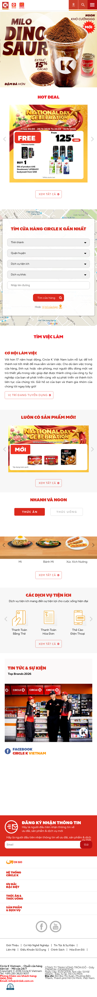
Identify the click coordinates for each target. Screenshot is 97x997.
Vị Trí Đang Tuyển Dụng (28, 395)
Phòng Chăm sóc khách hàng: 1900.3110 (18, 977)
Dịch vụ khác (18, 274)
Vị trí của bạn (50, 307)
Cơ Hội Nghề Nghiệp (36, 945)
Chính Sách (57, 949)
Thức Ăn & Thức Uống (14, 897)
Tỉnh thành (17, 242)
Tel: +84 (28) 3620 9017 (14, 973)
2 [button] (47, 85)
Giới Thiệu (12, 945)
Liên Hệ (10, 949)
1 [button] (43, 85)
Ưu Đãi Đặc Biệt (12, 885)
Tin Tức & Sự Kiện (64, 945)
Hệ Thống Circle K (13, 873)
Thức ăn (30, 512)
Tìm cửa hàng (46, 298)
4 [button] (54, 85)
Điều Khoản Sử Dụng (33, 949)
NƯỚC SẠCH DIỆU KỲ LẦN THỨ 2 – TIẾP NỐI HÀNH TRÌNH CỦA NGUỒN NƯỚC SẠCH (47, 675)
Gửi (86, 844)
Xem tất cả (47, 194)
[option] (48, 49)
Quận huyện (18, 253)
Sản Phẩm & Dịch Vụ (14, 908)
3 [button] (50, 85)
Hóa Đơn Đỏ (77, 949)
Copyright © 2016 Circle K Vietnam (21, 971)
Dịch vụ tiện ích (20, 264)
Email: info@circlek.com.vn (16, 981)
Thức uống (66, 512)
